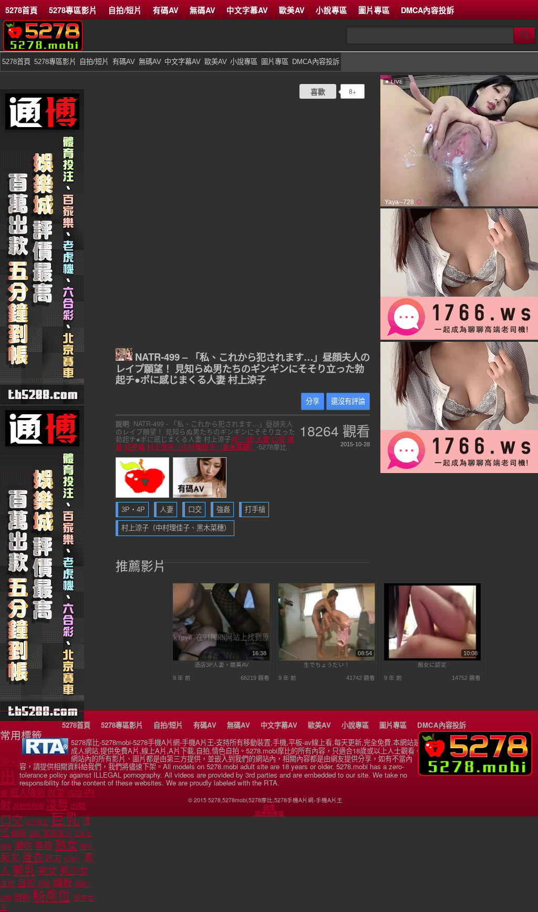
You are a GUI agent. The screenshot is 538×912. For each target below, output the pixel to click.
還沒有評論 (348, 401)
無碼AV (202, 10)
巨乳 (65, 819)
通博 (269, 807)
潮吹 (23, 845)
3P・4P (242, 439)
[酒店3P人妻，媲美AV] (221, 658)
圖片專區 (374, 10)
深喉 (6, 847)
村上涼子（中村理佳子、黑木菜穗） (201, 447)
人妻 (263, 439)
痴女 (10, 857)
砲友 (53, 858)
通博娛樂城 (269, 813)
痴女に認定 (432, 665)
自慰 (7, 883)
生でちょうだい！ (327, 665)
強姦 (223, 509)
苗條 (44, 884)
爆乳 (87, 847)
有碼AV (166, 10)
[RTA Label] (45, 752)
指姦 (34, 834)
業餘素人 (57, 833)
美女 (47, 871)
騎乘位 (51, 896)
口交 (278, 439)
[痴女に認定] (432, 658)
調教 (63, 882)
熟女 (66, 845)
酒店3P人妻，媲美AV (221, 665)
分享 (312, 401)
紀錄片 (72, 859)
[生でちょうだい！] (327, 658)
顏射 (22, 897)
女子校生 (36, 822)
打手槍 (135, 447)
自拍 (26, 883)
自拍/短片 (125, 10)
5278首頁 (21, 10)
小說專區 (331, 10)
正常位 (82, 834)
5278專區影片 (73, 10)
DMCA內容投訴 (427, 10)
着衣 (32, 857)
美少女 (74, 870)
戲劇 (19, 833)
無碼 (44, 846)
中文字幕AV (247, 10)
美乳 (24, 870)
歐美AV (292, 10)
